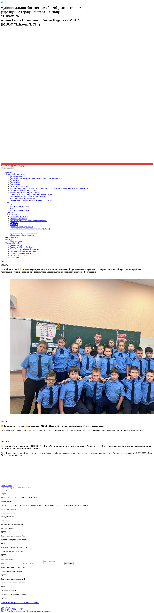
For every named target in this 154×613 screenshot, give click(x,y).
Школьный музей (12, 243)
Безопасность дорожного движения (23, 233)
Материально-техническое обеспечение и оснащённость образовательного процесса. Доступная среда (49, 188)
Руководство (15, 184)
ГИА (7, 202)
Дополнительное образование (21, 227)
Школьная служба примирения (22, 235)
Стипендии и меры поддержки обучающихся (27, 196)
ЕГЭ (11, 208)
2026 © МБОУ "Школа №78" (12, 609)
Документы (14, 180)
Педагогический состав (19, 186)
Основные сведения (17, 176)
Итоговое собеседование (19, 206)
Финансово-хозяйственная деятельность (25, 192)
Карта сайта (5, 607)
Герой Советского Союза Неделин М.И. (25, 249)
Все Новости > (6, 486)
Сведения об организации (15, 174)
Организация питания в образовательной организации (31, 200)
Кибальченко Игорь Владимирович (23, 251)
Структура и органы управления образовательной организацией (35, 178)
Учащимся (14, 225)
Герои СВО (14, 257)
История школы (16, 245)
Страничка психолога (18, 219)
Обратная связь (16, 241)
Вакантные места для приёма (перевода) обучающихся (31, 194)
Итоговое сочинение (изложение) (23, 210)
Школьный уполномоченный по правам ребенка (28, 221)
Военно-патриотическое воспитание (24, 231)
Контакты (9, 239)
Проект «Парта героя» (18, 255)
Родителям (14, 223)
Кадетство (9, 213)
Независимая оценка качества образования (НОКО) (30, 229)
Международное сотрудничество (22, 198)
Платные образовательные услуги (23, 190)
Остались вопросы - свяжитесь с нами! (20, 602)
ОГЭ (12, 204)
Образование (15, 182)
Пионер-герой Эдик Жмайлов (21, 247)
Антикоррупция (11, 237)
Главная (8, 172)
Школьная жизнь (11, 215)
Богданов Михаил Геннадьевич (22, 253)
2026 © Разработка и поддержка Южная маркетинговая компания (26, 611)
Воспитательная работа (19, 217)
